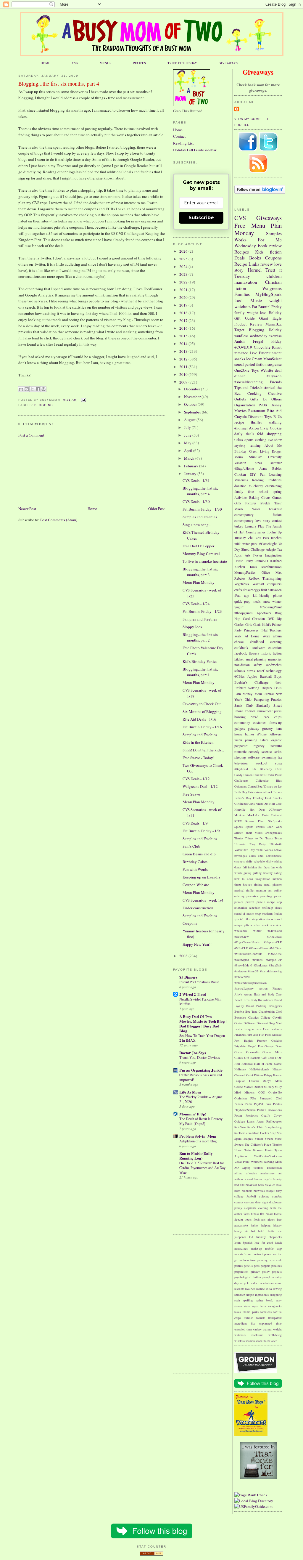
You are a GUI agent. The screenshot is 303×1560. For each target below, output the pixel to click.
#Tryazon (274, 376)
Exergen (249, 1029)
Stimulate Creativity (265, 457)
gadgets (239, 728)
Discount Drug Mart (269, 1023)
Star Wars (274, 827)
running (255, 445)
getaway (253, 728)
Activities (240, 497)
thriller (256, 422)
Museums (241, 480)
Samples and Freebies (200, 517)
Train (247, 1150)
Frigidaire (240, 1046)
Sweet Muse (273, 1138)
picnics (238, 902)
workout (261, 763)
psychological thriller (247, 1277)
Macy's (266, 1081)
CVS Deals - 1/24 (196, 603)
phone (277, 595)
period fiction (255, 364)
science (267, 751)
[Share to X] (32, 389)
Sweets (239, 1144)
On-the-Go (275, 1092)
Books (255, 258)
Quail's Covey (271, 1115)
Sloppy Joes (192, 626)
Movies (240, 410)
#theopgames (243, 613)
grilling (257, 873)
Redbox (254, 578)
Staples (248, 1138)
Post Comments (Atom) (58, 519)
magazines (241, 1248)
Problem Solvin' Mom (197, 1136)
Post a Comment (31, 435)
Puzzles (276, 699)
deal (278, 370)
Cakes (238, 439)
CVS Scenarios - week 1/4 (203, 900)
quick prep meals (247, 601)
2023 (183, 274)
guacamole (241, 1225)
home (238, 734)
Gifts (237, 503)
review (266, 264)
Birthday (240, 451)
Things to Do (254, 838)
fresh (257, 1219)
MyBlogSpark (268, 294)
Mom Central (264, 694)
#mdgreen (240, 971)
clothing (260, 439)
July (188, 427)
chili (261, 856)
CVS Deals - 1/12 (196, 778)
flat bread (266, 1214)
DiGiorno (249, 1023)
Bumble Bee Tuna (245, 1011)
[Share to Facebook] (38, 389)
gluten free (274, 1219)
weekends (240, 931)
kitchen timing (252, 884)
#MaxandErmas (258, 948)
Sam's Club (243, 705)
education (275, 647)
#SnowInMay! (243, 965)
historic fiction (271, 653)
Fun (262, 474)
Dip (279, 618)
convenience (274, 856)
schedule (254, 907)
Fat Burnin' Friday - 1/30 (202, 509)
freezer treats (243, 1219)
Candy (238, 775)
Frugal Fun (255, 1046)
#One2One (275, 954)
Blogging (43, 405)
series (278, 751)
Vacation (240, 463)
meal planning (256, 659)
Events (277, 792)
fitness (255, 1214)
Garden (239, 624)
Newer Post (27, 508)
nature (264, 740)
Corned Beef (255, 786)
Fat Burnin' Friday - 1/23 (202, 611)
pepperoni (241, 745)
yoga (278, 763)
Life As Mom (190, 1092)
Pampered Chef (271, 1098)
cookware (258, 647)
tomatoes (266, 1312)
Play (261, 526)
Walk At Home (246, 636)
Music (256, 300)
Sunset (259, 1138)
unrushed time (243, 1329)
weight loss (257, 312)
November (193, 396)
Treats (269, 838)
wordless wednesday (250, 335)
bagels (268, 1179)
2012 (183, 359)
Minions (249, 1092)
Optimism (240, 1098)
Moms (238, 457)
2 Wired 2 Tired (192, 994)
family (239, 312)
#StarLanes (260, 965)
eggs (257, 590)
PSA (253, 1098)
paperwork (275, 1260)
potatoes (276, 1266)
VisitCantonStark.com (268, 1156)
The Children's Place (258, 1144)
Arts (248, 555)
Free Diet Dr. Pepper (198, 546)
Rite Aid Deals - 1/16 (199, 719)
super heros (259, 1306)
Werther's (256, 1162)
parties (238, 1266)
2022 (183, 282)
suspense (274, 364)
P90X (263, 405)
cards (252, 856)
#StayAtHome (244, 468)
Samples (274, 233)
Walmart (258, 584)
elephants (250, 1208)
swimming (269, 757)
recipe (239, 422)
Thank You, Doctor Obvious (199, 1057)
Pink (268, 1104)
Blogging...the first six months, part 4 (58, 83)
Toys (255, 370)
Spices (238, 827)
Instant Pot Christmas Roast (199, 981)
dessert (248, 590)
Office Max (272, 572)
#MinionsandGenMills (248, 954)
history (277, 1225)
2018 (183, 312)
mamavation (245, 282)
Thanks (238, 838)
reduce (255, 1283)
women (250, 1341)
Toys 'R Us (273, 416)
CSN (278, 769)
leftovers (276, 734)
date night (261, 1202)
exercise (275, 335)
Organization (244, 405)
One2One (241, 370)
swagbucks (275, 1306)
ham (279, 728)
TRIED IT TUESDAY (182, 63)
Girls (248, 624)
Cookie (276, 428)
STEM (238, 821)
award (249, 1179)
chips (278, 717)
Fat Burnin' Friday (267, 306)
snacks (239, 358)
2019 (183, 305)
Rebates (239, 578)
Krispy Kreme (273, 1075)
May (188, 442)
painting (262, 1260)
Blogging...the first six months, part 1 (200, 672)
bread (254, 717)
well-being (275, 1335)
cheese (239, 641)
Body (254, 1000)
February (191, 466)
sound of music (244, 913)
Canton (248, 775)
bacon (258, 1179)
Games (277, 497)
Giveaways (269, 218)
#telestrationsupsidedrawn (250, 983)
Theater (250, 711)
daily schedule (255, 861)
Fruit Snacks (273, 798)
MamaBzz (273, 324)
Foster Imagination (267, 555)
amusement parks (269, 711)
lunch (278, 1242)
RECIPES (139, 63)
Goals (257, 624)
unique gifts (241, 925)
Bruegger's (275, 1006)
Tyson (278, 838)
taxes (237, 1312)
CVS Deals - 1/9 (195, 823)
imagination (262, 879)
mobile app (273, 1248)
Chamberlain (267, 1011)
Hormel (255, 270)
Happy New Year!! (197, 944)
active (278, 850)
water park (250, 543)
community (242, 722)
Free (239, 225)
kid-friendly (261, 595)
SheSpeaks (275, 821)
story (279, 1300)
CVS (75, 63)
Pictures (251, 503)
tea (280, 757)
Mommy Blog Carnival (201, 553)
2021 (183, 289)
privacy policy (260, 1271)
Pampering (261, 699)
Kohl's (266, 624)
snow (266, 601)
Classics (253, 1017)
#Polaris (257, 960)
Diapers (267, 688)
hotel (261, 1231)
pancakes (252, 896)
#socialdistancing (248, 381)
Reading (258, 480)
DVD (270, 618)
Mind (237, 1092)
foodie (278, 1214)
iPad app (241, 595)
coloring (264, 1196)
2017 (183, 320)
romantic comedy (247, 751)
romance (241, 352)
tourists (260, 1318)
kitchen (239, 659)
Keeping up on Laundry (202, 877)
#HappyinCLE (273, 942)
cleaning (276, 641)
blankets (247, 1191)
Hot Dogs (257, 809)
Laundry (251, 526)
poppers (265, 1266)
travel (278, 919)
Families (242, 294)
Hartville (240, 809)
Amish (239, 341)
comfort (277, 1196)
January (190, 473)
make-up (256, 1248)
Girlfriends (241, 803)
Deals (239, 258)
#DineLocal (274, 936)
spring (277, 491)
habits (254, 1225)
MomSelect (272, 358)
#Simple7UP (274, 960)
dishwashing (274, 861)
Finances (240, 1034)
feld (260, 433)
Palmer (277, 624)
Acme (263, 468)
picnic (278, 896)
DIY (253, 474)
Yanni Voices (264, 850)
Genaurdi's (253, 1052)
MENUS (105, 63)
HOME (45, 63)
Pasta (265, 815)
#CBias (239, 676)
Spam (237, 1138)
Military (269, 1087)
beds (261, 1185)
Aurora (248, 994)
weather (255, 925)
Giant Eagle (270, 318)
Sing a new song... (197, 524)
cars (266, 717)
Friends (276, 381)
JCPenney (275, 809)
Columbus (240, 786)
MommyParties (245, 572)
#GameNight (268, 543)
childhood (257, 641)
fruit (264, 590)
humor (249, 734)
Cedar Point (274, 775)
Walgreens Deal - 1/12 (200, 786)
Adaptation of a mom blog (198, 1141)
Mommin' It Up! (192, 1114)
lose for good (263, 1242)
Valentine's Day (244, 850)
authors (238, 1179)
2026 (183, 251)
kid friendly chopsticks (265, 1237)
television (241, 763)
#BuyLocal (241, 769)
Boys (278, 676)
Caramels (259, 775)
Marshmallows (271, 567)
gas (263, 1219)
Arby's (238, 994)
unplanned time (270, 1323)
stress (269, 919)
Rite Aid (274, 410)
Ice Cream (254, 358)
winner (277, 601)
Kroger (277, 451)
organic (276, 740)
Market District (253, 1087)
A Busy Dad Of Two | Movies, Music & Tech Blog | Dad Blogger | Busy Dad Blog (203, 1023)
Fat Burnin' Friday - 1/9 (201, 830)
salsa (269, 1289)
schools (239, 670)
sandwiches (274, 665)
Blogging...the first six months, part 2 (200, 637)
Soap (273, 1133)
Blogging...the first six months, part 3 (200, 572)
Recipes (241, 252)
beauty (277, 1179)
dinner (239, 376)
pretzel (250, 902)
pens (257, 1266)
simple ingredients (257, 1295)
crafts (238, 590)
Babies (277, 468)
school (263, 491)
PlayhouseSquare (245, 1110)
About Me (273, 445)
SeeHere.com (243, 1133)
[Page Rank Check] (250, 1495)
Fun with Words (195, 869)
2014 (183, 343)
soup (258, 913)
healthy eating (272, 873)
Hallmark (240, 1069)
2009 (183, 382)
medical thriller (244, 890)
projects (277, 1271)
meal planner (273, 884)
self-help (267, 907)
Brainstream (265, 1000)
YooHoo (258, 1167)
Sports (249, 439)
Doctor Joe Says (192, 1052)
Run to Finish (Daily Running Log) (196, 1155)
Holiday (275, 329)
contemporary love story (252, 520)
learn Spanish (243, 1242)
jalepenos (240, 1237)
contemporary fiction (258, 514)
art (280, 1173)
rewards (239, 1289)
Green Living (259, 451)
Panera (238, 1104)
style (247, 1306)
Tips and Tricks (247, 387)
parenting (266, 896)
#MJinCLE (241, 948)
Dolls (278, 688)
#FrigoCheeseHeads (247, 942)
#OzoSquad (241, 960)
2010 (183, 374)
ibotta (271, 1231)
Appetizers (264, 613)
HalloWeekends (259, 1069)
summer (276, 463)
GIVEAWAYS (228, 63)
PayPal (258, 1104)
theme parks (251, 1312)
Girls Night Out (258, 803)
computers (274, 584)
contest (277, 520)
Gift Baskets (252, 1058)
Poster (238, 1115)
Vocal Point (241, 1162)
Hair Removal (243, 1064)
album (277, 636)
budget (270, 1191)
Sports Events (255, 827)
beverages (240, 856)
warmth (267, 1329)
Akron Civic (259, 428)
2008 (183, 955)
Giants (238, 1058)
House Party (243, 561)
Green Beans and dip (199, 854)
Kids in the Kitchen (198, 742)
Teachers (276, 630)
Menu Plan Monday (258, 229)
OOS (261, 1092)
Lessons (254, 1081)
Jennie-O (261, 561)
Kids (259, 252)
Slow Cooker (260, 1133)
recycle (244, 1283)
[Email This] (21, 389)
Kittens (258, 1075)
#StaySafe (275, 965)
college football (245, 1196)
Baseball (266, 676)
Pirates (277, 1104)
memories (275, 659)
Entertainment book (260, 792)
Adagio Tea (274, 549)
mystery (240, 445)
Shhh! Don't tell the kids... (203, 750)
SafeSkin (240, 1127)
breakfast (275, 509)
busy (279, 1191)
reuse (278, 1283)
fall (245, 867)
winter (257, 931)
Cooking (254, 393)
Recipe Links (246, 264)
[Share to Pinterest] (43, 389)
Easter (238, 1029)
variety (257, 1329)
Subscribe (201, 217)
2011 (183, 366)
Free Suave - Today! (198, 757)
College (265, 1017)
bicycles (270, 1185)
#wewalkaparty (244, 988)
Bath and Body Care (268, 994)
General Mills (272, 1052)
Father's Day (242, 798)
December (192, 389)
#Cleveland (274, 931)
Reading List (183, 143)
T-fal (264, 630)
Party (238, 630)
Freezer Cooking (269, 1040)
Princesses (251, 630)
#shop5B (253, 971)
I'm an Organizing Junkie (201, 1070)
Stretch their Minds (248, 832)
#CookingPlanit (271, 607)
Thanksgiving (272, 578)
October (191, 404)
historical (267, 387)
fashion (252, 867)
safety (258, 665)
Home (92, 508)
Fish (261, 1034)
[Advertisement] (48, 471)
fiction (276, 252)
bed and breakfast (245, 1185)
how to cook (243, 879)
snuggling (276, 1295)
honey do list (244, 1231)
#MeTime (276, 948)
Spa (279, 1133)
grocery (267, 728)
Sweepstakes (273, 832)
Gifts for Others (266, 399)
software (254, 757)
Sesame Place (255, 821)
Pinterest (276, 815)
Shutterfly (263, 705)
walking (275, 422)
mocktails (240, 1254)
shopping (274, 433)
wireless (239, 1341)
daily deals (244, 433)
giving (247, 873)
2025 (183, 259)
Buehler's (240, 682)
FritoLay (258, 798)
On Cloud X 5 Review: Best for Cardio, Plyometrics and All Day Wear (202, 1167)
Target (239, 329)
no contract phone (260, 1254)
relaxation (240, 907)
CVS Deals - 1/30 (196, 501)
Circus (265, 497)
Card (246, 618)
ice (280, 1231)
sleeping (240, 757)
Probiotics (252, 1115)
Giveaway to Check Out (202, 703)
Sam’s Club (255, 1127)
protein (261, 902)
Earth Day (240, 792)
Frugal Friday (267, 341)
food (238, 300)
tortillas (248, 1318)
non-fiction (242, 665)
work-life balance (266, 1341)
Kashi (249, 1075)
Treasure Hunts (263, 1150)
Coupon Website (196, 884)
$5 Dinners (188, 977)
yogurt (239, 607)
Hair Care (275, 803)
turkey (238, 526)
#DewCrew (241, 936)
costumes (259, 722)
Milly (278, 1087)
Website (266, 370)
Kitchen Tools (245, 567)
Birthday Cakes (195, 861)
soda (237, 1300)
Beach (238, 1000)
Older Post (156, 508)
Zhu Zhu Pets (258, 538)
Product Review (248, 324)
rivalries (250, 1289)
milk (237, 543)
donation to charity (248, 486)
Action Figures (270, 988)
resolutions (267, 1283)
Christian (258, 618)
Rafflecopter (274, 1121)
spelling (248, 1300)
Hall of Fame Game (268, 1064)
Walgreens (272, 288)
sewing (277, 1289)
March (189, 458)
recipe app (274, 902)
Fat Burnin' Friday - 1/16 (202, 727)
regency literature (268, 745)
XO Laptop (242, 1167)
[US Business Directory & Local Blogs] (151, 1554)
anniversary (267, 1173)
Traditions (275, 480)
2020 (183, 297)
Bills (246, 1000)
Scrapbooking (273, 1127)
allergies (251, 1173)
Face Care (262, 1029)
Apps (238, 555)
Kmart (277, 347)
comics (238, 1202)
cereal (239, 364)
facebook (240, 653)
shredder (239, 1295)
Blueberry (266, 769)
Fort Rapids (243, 1040)
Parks (248, 1104)
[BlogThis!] (27, 389)
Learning (275, 474)
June (188, 435)
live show (275, 439)
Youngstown (274, 1167)
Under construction (198, 907)
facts (246, 1214)
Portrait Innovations (269, 1110)
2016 (183, 328)
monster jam (264, 890)
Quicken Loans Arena (249, 1121)
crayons (249, 1202)
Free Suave (191, 794)
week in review (272, 925)
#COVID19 (243, 347)
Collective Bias (269, 780)
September (193, 412)
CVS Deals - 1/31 (196, 480)
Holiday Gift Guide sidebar (194, 150)
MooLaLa (253, 815)
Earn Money (243, 694)
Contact (179, 136)
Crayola (240, 416)
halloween (275, 590)
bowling (240, 717)
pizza (258, 463)
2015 (183, 336)
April (188, 450)
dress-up (276, 722)
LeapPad (239, 1081)
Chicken (240, 474)
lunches (276, 538)
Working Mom (273, 1162)
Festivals (276, 1029)
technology (274, 670)
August (190, 419)
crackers (239, 861)
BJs (254, 769)
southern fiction (272, 913)
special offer (242, 919)
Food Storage (273, 1034)
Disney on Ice (273, 786)
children (274, 276)
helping (265, 1225)
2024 (183, 266)
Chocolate (262, 347)
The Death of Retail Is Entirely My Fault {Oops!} (201, 1121)
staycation (258, 919)
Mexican (239, 815)
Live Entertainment (266, 352)
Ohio (248, 699)
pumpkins (268, 1277)
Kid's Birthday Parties (200, 661)
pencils (248, 1266)
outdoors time (247, 1260)
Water (256, 509)
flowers (254, 653)
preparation (241, 1271)
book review (270, 245)
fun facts (264, 867)
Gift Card (268, 1058)
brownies (259, 1191)
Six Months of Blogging (202, 711)
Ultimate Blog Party (250, 844)
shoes (278, 907)
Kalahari (276, 561)
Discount (255, 416)
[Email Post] (82, 399)
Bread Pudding (256, 1006)
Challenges (241, 780)
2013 (183, 351)
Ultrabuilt (276, 844)
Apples (252, 676)
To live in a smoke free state (205, 561)
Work (266, 636)
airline (238, 1173)
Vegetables (241, 584)
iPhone (262, 734)
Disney (276, 405)
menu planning (245, 740)
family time (244, 491)
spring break (264, 1300)
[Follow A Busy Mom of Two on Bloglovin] (260, 192)
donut (237, 867)
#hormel (241, 428)
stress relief (255, 670)
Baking (254, 497)
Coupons (273, 258)
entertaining (273, 486)
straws (238, 1306)
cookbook (241, 647)
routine (260, 1289)
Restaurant (256, 410)
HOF (278, 1058)
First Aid (252, 1034)
